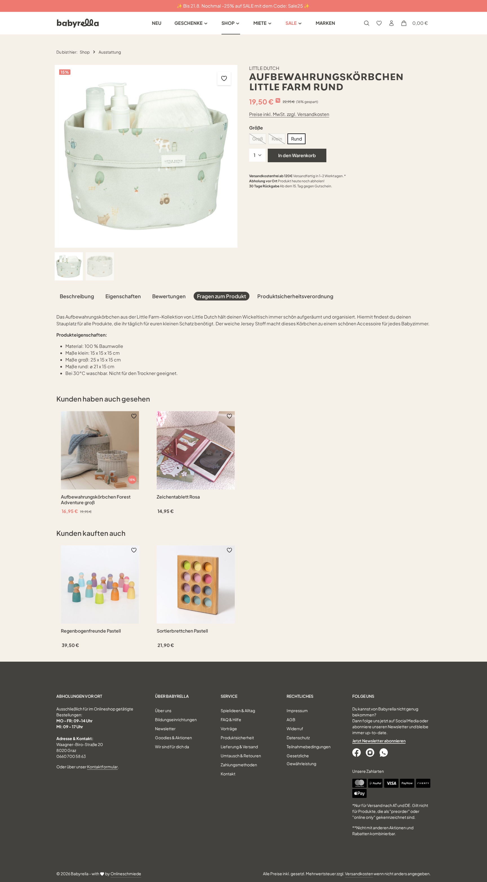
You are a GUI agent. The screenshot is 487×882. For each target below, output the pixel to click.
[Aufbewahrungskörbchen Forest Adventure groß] (100, 450)
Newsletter (165, 728)
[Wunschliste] (379, 23)
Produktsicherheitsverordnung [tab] (295, 296)
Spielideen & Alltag (238, 710)
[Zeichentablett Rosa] (196, 450)
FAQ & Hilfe (231, 719)
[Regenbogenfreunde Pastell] (100, 584)
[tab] (77, 296)
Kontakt (228, 773)
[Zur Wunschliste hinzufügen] (224, 78)
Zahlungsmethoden (239, 764)
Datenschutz (298, 737)
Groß (259, 140)
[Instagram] (370, 752)
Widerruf (295, 728)
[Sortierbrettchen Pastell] (196, 584)
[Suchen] (366, 23)
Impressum (297, 710)
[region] (146, 172)
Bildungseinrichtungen (176, 719)
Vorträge (229, 728)
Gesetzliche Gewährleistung (301, 759)
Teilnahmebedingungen (309, 746)
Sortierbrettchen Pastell (182, 631)
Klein (278, 140)
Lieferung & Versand (239, 746)
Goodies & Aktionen (173, 737)
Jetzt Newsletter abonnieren (379, 740)
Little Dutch (264, 68)
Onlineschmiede (125, 873)
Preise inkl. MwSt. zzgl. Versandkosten (289, 114)
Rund (296, 139)
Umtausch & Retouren (241, 755)
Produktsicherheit (237, 737)
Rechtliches (300, 696)
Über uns (163, 710)
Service (229, 696)
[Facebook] (357, 752)
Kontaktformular (102, 766)
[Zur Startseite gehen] (78, 23)
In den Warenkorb (297, 155)
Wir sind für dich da (172, 746)
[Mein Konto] (391, 23)
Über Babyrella (172, 696)
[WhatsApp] (384, 752)
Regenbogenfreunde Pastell (91, 631)
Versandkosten (359, 873)
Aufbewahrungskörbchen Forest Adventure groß (95, 499)
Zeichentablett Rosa (178, 497)
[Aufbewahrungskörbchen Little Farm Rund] (146, 156)
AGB (291, 719)
